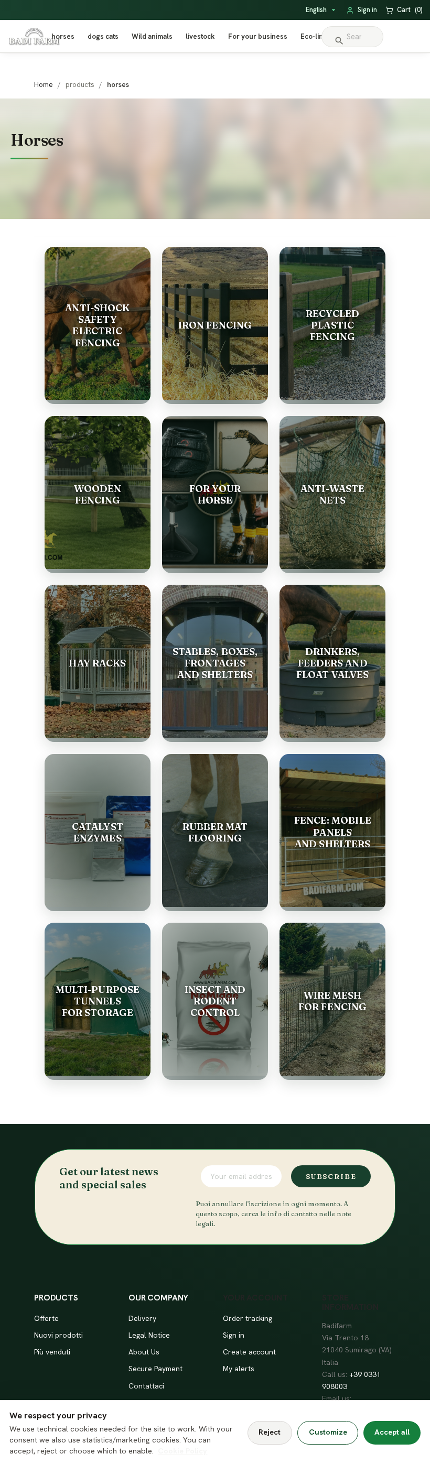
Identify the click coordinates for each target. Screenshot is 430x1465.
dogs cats (103, 36)
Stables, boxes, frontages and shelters (215, 663)
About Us (143, 1352)
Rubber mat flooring (215, 832)
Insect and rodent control (215, 1001)
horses (62, 36)
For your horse (215, 494)
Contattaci (146, 1386)
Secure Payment (155, 1368)
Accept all (392, 1432)
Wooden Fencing (98, 494)
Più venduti (52, 1352)
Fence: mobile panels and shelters (332, 831)
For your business (257, 36)
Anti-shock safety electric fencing (97, 325)
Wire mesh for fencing (332, 1001)
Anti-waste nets (332, 494)
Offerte (46, 1318)
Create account (249, 1352)
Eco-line (313, 36)
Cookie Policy (182, 1451)
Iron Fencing (215, 325)
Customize (328, 1432)
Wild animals (152, 36)
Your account (255, 1297)
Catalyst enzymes (97, 832)
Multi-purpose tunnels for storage (97, 1001)
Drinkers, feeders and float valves (332, 663)
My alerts (238, 1368)
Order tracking (247, 1318)
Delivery (142, 1318)
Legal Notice (149, 1335)
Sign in (233, 1335)
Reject (270, 1432)
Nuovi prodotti (58, 1335)
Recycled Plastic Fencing (333, 325)
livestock (200, 36)
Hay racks (97, 663)
